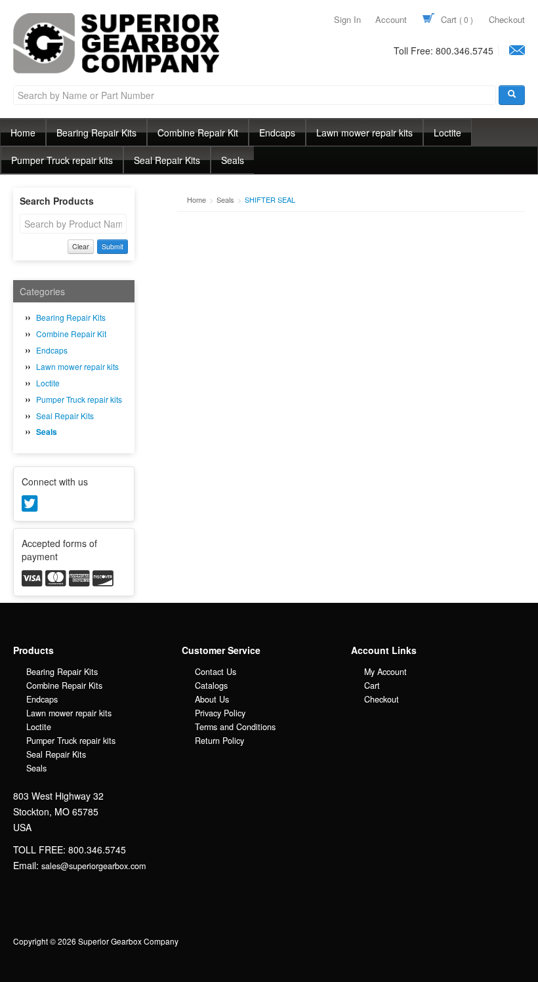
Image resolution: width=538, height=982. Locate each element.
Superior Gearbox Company (91, 72)
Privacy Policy (220, 713)
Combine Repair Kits (64, 685)
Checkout (507, 19)
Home (22, 132)
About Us (212, 699)
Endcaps (277, 132)
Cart (455, 19)
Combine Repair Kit (197, 132)
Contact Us (215, 672)
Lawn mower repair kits (364, 132)
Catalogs (211, 685)
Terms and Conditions (235, 727)
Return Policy (219, 741)
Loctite (447, 132)
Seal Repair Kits (167, 160)
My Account (385, 672)
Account (391, 19)
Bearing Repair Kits (96, 132)
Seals (232, 160)
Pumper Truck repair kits (62, 160)
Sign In (347, 19)
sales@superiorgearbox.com (93, 866)
